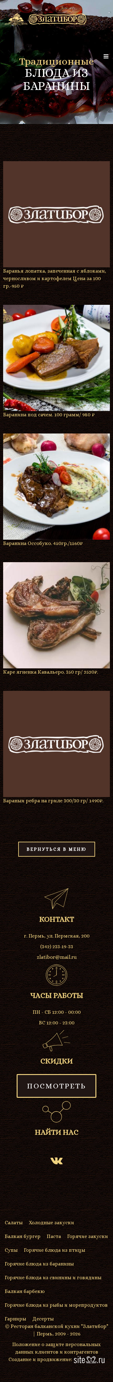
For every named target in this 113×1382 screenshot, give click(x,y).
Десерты (43, 1319)
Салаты (14, 1223)
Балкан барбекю (25, 1291)
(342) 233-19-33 (56, 946)
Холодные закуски (51, 1223)
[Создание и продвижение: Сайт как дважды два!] (89, 1359)
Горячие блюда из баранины (39, 1264)
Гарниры (15, 1319)
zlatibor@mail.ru (57, 957)
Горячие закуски (87, 1236)
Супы (11, 1250)
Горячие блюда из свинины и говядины (53, 1277)
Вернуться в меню (57, 849)
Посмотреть (56, 1086)
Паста (54, 1236)
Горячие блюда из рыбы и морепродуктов (56, 1305)
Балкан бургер (22, 1236)
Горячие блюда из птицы (54, 1250)
